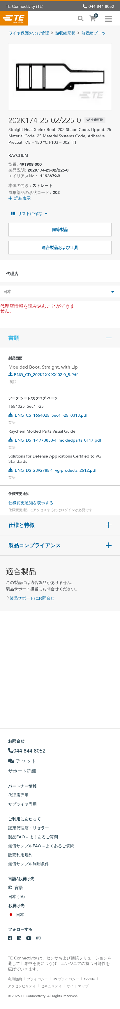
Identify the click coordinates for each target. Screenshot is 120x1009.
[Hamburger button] (108, 18)
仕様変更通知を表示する (30, 502)
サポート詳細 (22, 771)
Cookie (89, 979)
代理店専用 (18, 795)
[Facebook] (10, 938)
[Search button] (81, 18)
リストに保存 (30, 213)
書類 (13, 338)
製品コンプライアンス (34, 545)
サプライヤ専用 (22, 804)
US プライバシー (66, 979)
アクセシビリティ (22, 985)
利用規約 (15, 979)
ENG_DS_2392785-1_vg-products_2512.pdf (56, 470)
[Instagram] (38, 938)
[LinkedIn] (19, 938)
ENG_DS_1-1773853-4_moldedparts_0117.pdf (58, 440)
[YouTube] (28, 938)
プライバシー (37, 979)
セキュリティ (51, 985)
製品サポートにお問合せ (32, 598)
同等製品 (60, 229)
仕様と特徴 (21, 525)
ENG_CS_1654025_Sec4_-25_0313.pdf (51, 415)
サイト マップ (78, 985)
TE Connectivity (14, 18)
